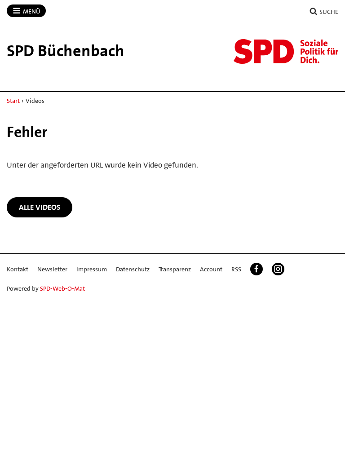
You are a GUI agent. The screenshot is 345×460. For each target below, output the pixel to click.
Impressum (91, 269)
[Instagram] (278, 269)
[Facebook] (256, 269)
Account (211, 269)
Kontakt (17, 269)
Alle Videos (40, 207)
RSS (236, 269)
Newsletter (52, 269)
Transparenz (175, 269)
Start (13, 101)
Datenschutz (133, 269)
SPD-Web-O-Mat (62, 288)
